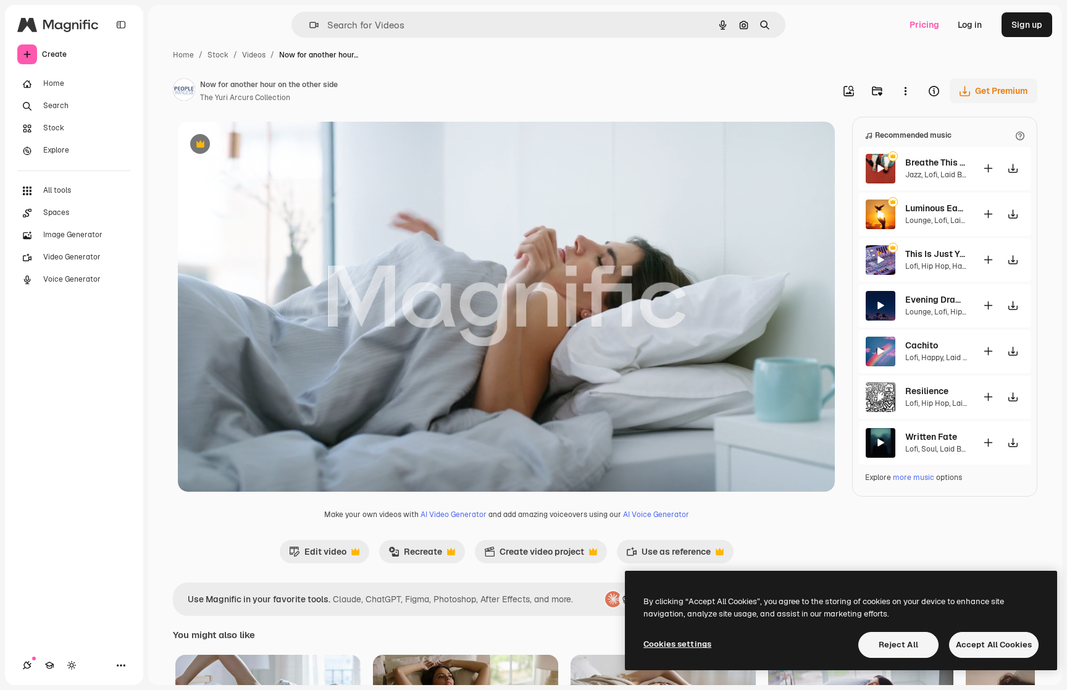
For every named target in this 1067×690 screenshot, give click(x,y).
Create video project (534, 554)
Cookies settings (677, 644)
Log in (970, 24)
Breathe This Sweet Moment (936, 162)
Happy (963, 266)
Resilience (926, 391)
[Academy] (49, 665)
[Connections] (27, 665)
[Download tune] (1013, 168)
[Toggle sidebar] (121, 25)
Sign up (1026, 24)
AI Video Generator (454, 515)
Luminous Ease (936, 208)
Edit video (317, 554)
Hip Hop (935, 266)
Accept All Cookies (994, 644)
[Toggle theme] (72, 665)
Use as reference (668, 554)
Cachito (921, 345)
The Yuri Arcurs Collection (245, 98)
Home (183, 55)
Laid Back (957, 175)
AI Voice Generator (656, 515)
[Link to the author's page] (184, 91)
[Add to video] (988, 168)
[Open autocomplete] (309, 25)
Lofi (930, 175)
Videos (254, 55)
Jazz (913, 175)
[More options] (905, 90)
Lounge (918, 220)
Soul (929, 449)
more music (913, 477)
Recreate (415, 554)
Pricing (924, 24)
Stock (217, 55)
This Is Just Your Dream (936, 253)
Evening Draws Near (936, 299)
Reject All (898, 644)
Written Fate (931, 436)
